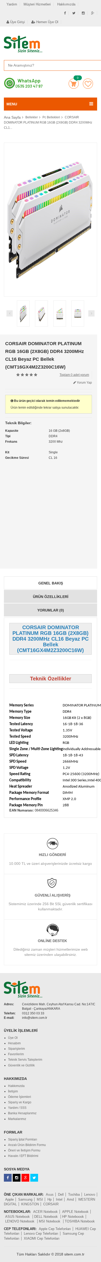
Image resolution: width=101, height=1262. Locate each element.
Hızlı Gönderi (52, 855)
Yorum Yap (84, 382)
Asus (50, 1194)
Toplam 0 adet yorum (74, 375)
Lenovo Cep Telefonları (41, 1233)
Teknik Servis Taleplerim (25, 1059)
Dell (61, 1194)
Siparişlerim (16, 1049)
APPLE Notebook (75, 1212)
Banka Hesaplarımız (22, 1113)
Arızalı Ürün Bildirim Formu (27, 1145)
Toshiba (74, 1194)
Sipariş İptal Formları (22, 1139)
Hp (49, 1199)
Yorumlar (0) (50, 610)
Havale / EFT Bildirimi (23, 1156)
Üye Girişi (17, 22)
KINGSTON (30, 1204)
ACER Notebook (45, 1212)
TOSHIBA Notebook (80, 1221)
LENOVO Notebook (20, 1221)
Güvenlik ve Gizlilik (21, 1065)
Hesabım (14, 1043)
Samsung (25, 1199)
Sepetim (74, 84)
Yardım (11, 4)
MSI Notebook (50, 1221)
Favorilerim (88, 84)
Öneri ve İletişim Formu (24, 1150)
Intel (59, 1199)
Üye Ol (13, 1038)
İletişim (13, 1091)
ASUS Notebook (18, 1217)
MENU (11, 104)
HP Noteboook (73, 1217)
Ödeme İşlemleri (19, 1097)
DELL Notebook (46, 1217)
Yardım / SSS (17, 1108)
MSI (40, 1199)
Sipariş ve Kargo (19, 1102)
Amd (70, 1199)
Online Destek (52, 941)
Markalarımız (17, 1119)
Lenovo (89, 1194)
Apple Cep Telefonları (55, 1229)
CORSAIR (51, 1204)
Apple (9, 1199)
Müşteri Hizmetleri (37, 4)
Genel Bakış (50, 583)
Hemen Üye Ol (46, 22)
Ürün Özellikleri (50, 597)
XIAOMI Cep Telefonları (42, 1238)
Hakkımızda (66, 4)
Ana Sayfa (12, 117)
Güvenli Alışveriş (52, 895)
